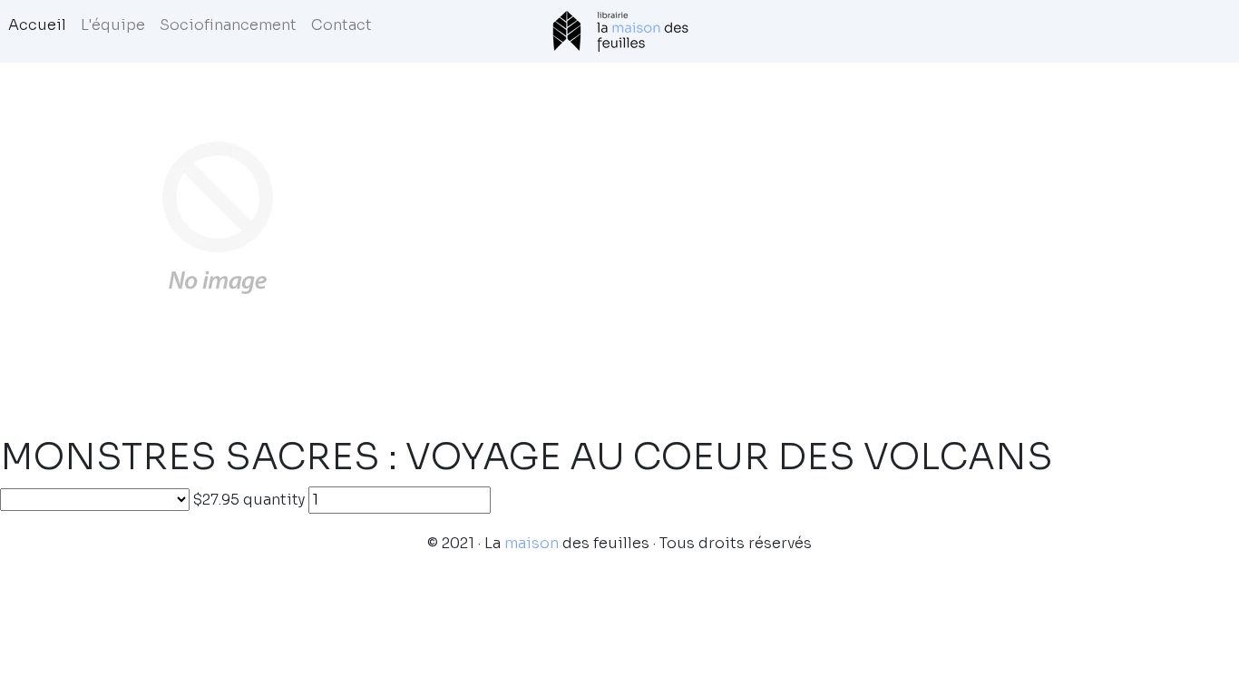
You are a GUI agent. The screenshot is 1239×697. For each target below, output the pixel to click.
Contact (341, 24)
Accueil (37, 24)
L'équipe (113, 24)
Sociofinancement (228, 24)
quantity (274, 499)
